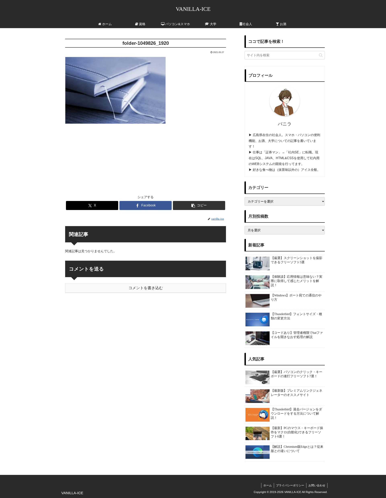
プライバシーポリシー (290, 485)
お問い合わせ (316, 485)
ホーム (267, 485)
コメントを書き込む (145, 288)
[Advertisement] (145, 156)
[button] (199, 205)
